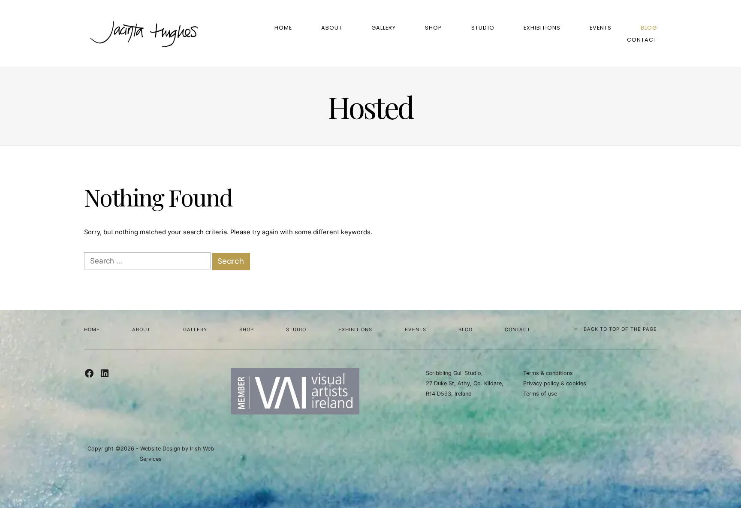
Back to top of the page (619, 329)
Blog (649, 27)
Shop (433, 27)
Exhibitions (542, 27)
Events (600, 27)
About (331, 27)
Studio (482, 27)
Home (283, 27)
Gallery (383, 27)
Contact (642, 39)
